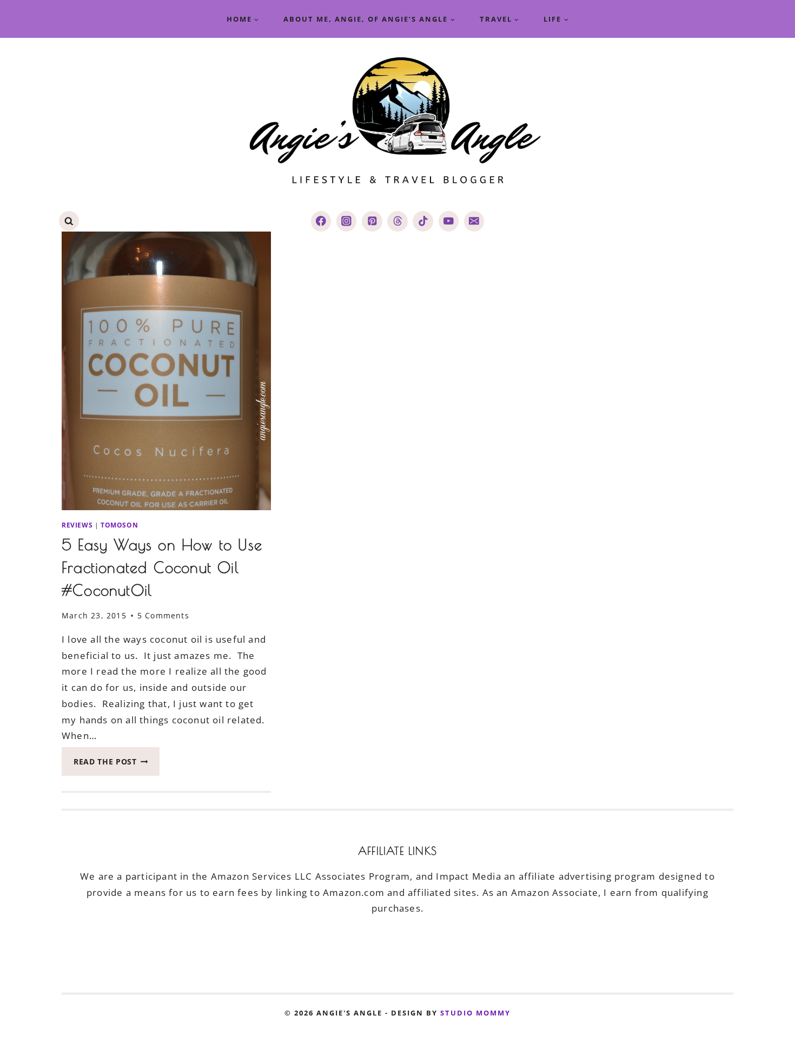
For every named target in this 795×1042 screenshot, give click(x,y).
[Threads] (397, 221)
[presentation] (166, 371)
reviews (77, 524)
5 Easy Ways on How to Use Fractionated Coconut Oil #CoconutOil (162, 567)
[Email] (474, 221)
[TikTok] (423, 221)
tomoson (119, 524)
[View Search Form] (69, 221)
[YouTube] (449, 221)
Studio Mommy (475, 1013)
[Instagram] (346, 221)
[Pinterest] (372, 221)
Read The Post (117, 765)
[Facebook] (321, 221)
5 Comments (163, 615)
